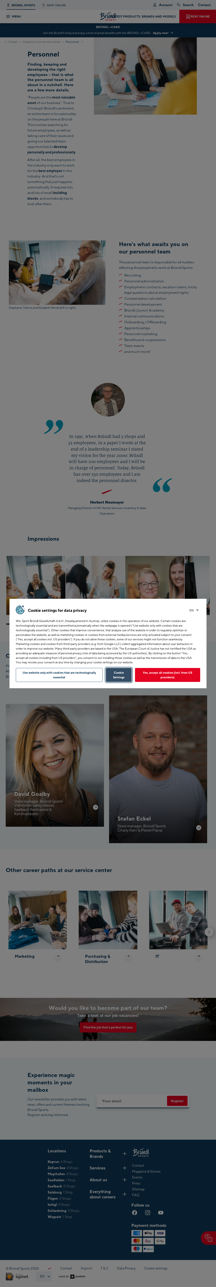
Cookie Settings (118, 675)
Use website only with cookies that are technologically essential (59, 675)
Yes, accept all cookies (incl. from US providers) (167, 675)
